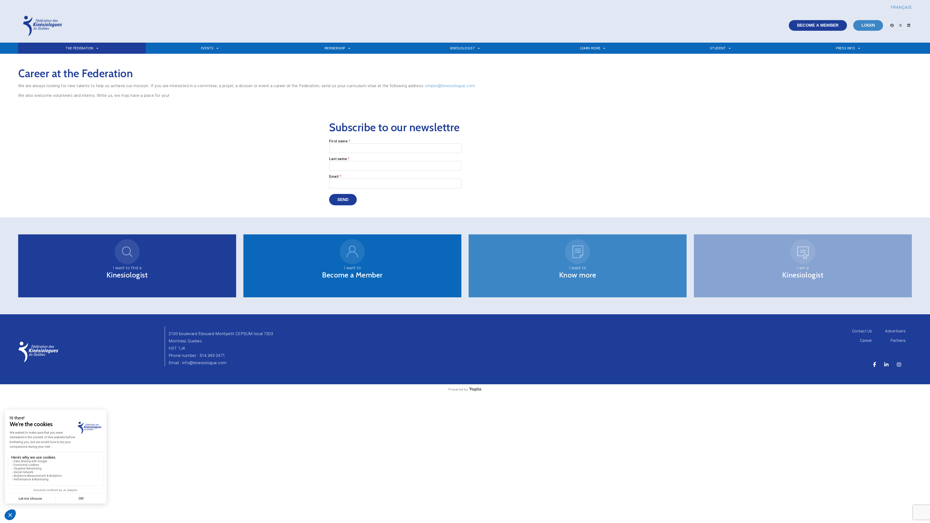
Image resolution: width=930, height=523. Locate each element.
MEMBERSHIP (335, 48)
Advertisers (895, 331)
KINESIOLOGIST (462, 48)
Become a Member (352, 274)
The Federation (79, 48)
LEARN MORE (590, 48)
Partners (898, 340)
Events (207, 48)
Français (901, 7)
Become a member (818, 25)
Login (868, 25)
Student (718, 48)
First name (339, 141)
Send (343, 199)
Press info (845, 48)
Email (335, 176)
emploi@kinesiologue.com (449, 85)
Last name (339, 159)
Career (866, 340)
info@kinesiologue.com (204, 362)
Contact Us (862, 331)
